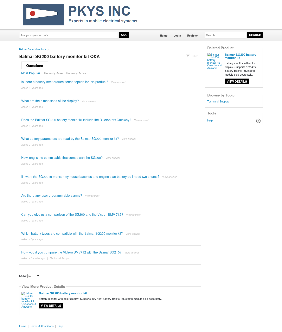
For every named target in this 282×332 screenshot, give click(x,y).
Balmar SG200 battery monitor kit (63, 293)
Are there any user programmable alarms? (51, 195)
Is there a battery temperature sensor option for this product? (64, 81)
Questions (34, 65)
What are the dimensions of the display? (50, 100)
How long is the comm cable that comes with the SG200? (62, 157)
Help (210, 120)
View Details (51, 305)
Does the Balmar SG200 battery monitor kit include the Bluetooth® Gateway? (76, 119)
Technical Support (60, 258)
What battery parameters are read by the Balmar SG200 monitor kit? (70, 138)
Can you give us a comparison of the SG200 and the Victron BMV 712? (72, 214)
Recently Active (76, 73)
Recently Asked (54, 73)
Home (163, 35)
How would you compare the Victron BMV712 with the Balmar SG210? (71, 252)
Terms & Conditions (42, 326)
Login (177, 35)
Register (192, 35)
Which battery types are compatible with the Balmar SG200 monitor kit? (72, 233)
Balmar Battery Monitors (32, 49)
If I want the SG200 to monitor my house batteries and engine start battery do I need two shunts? (90, 176)
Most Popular (30, 73)
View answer (118, 82)
